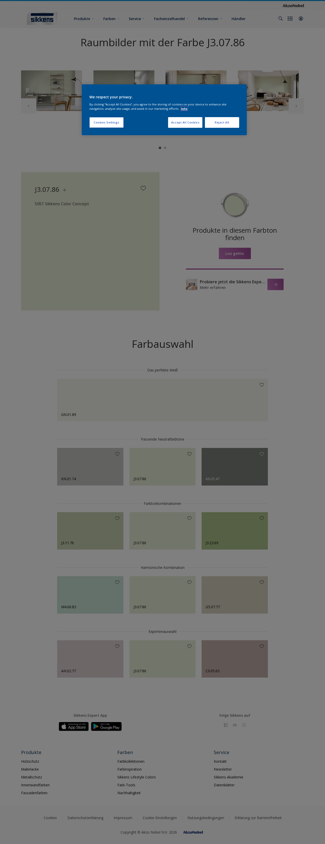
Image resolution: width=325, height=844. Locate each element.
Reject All (222, 122)
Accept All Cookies (185, 122)
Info (184, 109)
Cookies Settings (106, 122)
